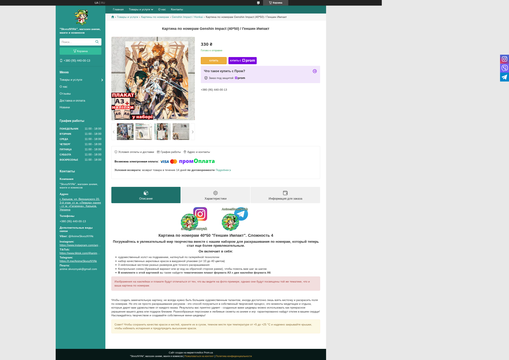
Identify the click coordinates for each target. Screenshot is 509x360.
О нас (64, 86)
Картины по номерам (155, 17)
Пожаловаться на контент (199, 356)
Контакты (177, 9)
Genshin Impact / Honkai (187, 17)
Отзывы (65, 93)
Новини (65, 107)
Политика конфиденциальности (234, 356)
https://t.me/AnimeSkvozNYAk (78, 261)
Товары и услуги (71, 79)
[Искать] (96, 42)
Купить (213, 60)
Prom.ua (208, 352)
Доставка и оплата (72, 100)
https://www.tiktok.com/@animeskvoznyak (86, 253)
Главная (118, 9)
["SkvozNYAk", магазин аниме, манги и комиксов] (80, 17)
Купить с (235, 60)
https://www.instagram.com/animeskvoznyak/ (88, 245)
